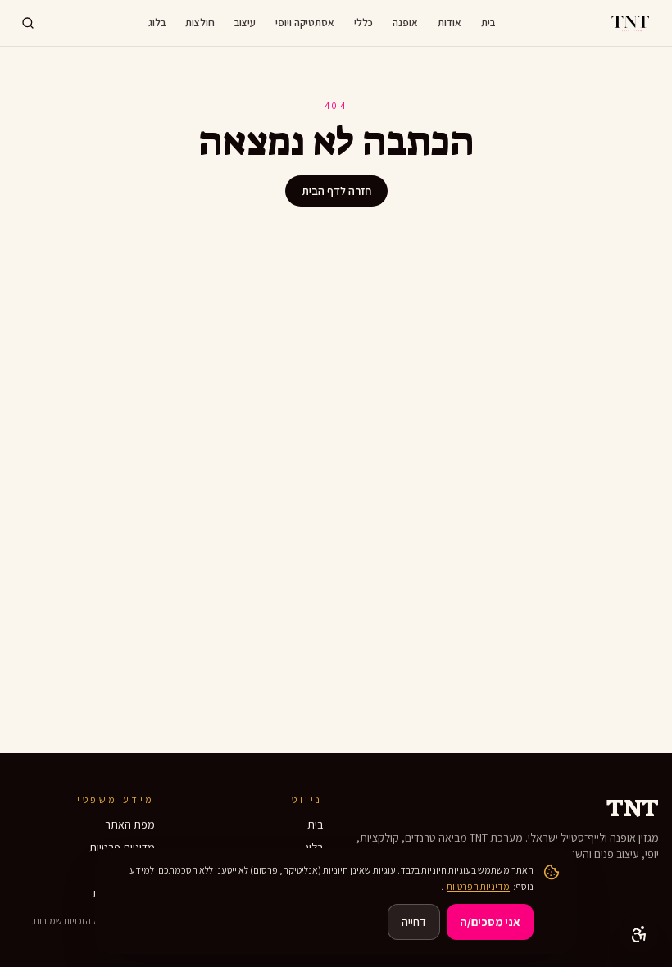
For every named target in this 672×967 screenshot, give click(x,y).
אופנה (405, 23)
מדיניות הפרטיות (478, 886)
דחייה (414, 922)
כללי (363, 23)
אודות (449, 23)
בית (488, 23)
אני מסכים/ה (490, 922)
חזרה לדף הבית (336, 191)
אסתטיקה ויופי (304, 23)
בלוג (157, 23)
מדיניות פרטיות (122, 847)
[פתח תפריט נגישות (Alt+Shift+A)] (639, 934)
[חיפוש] (28, 23)
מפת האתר (130, 824)
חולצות (200, 23)
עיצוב (245, 23)
